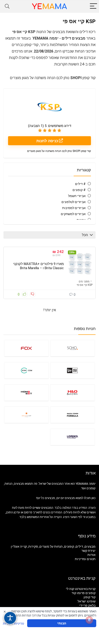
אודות (91, 555)
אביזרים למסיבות (74, 208)
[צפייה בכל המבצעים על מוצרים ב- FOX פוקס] (26, 348)
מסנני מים (84, 281)
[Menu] (93, 6)
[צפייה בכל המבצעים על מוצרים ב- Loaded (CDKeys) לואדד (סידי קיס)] (72, 437)
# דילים (80, 184)
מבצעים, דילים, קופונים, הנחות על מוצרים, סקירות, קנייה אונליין (53, 546)
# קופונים (79, 190)
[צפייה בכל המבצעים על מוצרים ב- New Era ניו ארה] (72, 370)
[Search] (7, 6)
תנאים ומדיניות (85, 559)
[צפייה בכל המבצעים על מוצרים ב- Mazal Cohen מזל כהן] (72, 415)
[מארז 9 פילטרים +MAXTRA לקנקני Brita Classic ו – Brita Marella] (80, 264)
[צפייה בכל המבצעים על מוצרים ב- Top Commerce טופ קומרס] (26, 415)
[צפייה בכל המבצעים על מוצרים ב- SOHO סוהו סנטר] (72, 348)
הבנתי (61, 623)
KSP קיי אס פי (85, 285)
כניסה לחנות (47, 141)
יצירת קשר (89, 550)
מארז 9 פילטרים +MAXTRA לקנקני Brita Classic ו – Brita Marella (38, 266)
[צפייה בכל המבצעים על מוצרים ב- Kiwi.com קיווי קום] (26, 370)
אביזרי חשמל (77, 196)
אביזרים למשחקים (73, 214)
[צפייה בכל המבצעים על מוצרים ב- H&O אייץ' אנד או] (72, 392)
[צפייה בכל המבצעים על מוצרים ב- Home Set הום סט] (26, 392)
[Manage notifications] (89, 620)
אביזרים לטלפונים (73, 202)
